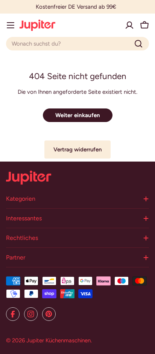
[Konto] (129, 25)
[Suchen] (138, 43)
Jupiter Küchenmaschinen (58, 340)
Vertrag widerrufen (77, 149)
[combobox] (77, 43)
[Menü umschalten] (10, 25)
